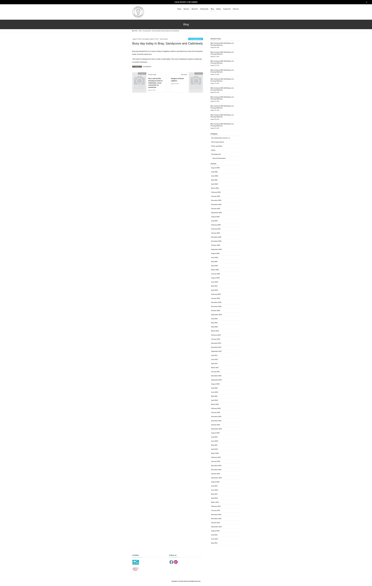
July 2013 (214, 535)
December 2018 (216, 302)
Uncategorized (195, 39)
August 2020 (215, 253)
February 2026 (216, 192)
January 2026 (215, 196)
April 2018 (214, 327)
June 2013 (214, 539)
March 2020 (215, 269)
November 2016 (216, 375)
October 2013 (215, 522)
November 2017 (216, 347)
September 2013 (216, 526)
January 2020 (215, 274)
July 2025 (214, 221)
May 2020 (214, 261)
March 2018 (215, 331)
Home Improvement (217, 142)
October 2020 (215, 245)
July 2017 (214, 355)
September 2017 (216, 351)
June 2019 (214, 282)
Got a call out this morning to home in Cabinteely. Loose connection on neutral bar (155, 83)
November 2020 (216, 241)
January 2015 (215, 461)
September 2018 (216, 314)
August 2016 (215, 384)
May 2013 (214, 543)
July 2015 (214, 437)
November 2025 (216, 204)
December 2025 (216, 200)
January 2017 (215, 371)
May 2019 (214, 286)
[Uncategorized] (139, 77)
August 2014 (215, 482)
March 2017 (215, 367)
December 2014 (216, 465)
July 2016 (214, 388)
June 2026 (214, 176)
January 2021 (215, 233)
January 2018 (215, 339)
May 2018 (214, 322)
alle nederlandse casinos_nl (220, 138)
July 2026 (214, 172)
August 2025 (215, 216)
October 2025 (215, 208)
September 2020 (216, 249)
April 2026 (214, 184)
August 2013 (215, 531)
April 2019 (214, 290)
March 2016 (215, 404)
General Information (219, 158)
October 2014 (215, 473)
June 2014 (214, 490)
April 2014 (214, 498)
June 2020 (214, 257)
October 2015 (215, 425)
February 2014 (216, 506)
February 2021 (216, 229)
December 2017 (216, 343)
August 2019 (215, 278)
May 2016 (214, 396)
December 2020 (216, 237)
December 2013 (216, 514)
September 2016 (216, 380)
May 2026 (214, 180)
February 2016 (216, 408)
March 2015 (215, 453)
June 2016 (214, 392)
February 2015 (216, 457)
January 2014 (215, 510)
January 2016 (215, 412)
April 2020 (214, 265)
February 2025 (216, 225)
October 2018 (215, 310)
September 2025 (216, 212)
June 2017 (214, 359)
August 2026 (215, 168)
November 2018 (216, 306)
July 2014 (214, 486)
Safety (213, 150)
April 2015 (214, 449)
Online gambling (216, 146)
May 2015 (214, 445)
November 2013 (216, 518)
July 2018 (214, 318)
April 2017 (214, 363)
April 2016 (214, 400)
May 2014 (214, 494)
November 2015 (216, 420)
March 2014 (215, 502)
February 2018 (216, 335)
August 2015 (215, 433)
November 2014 (216, 469)
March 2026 (215, 188)
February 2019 (216, 294)
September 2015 (216, 429)
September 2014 (216, 478)
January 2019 (215, 298)
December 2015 (216, 416)
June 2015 (214, 441)
